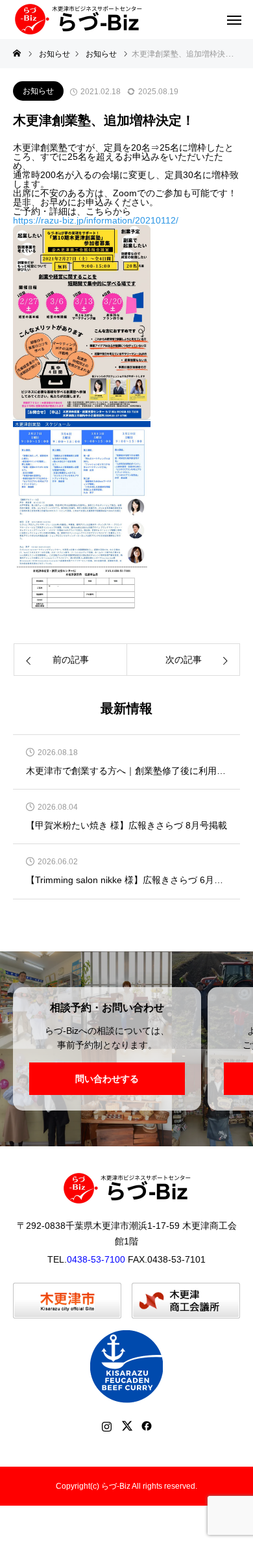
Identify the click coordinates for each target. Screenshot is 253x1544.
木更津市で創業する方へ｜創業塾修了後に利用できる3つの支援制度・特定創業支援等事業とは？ (126, 771)
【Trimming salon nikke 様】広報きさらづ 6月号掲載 (126, 880)
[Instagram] (106, 1426)
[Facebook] (146, 1426)
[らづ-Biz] (78, 19)
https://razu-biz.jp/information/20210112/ (95, 220)
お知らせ (38, 91)
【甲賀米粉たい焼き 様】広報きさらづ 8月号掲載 (126, 825)
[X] (126, 1426)
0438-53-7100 (96, 1259)
